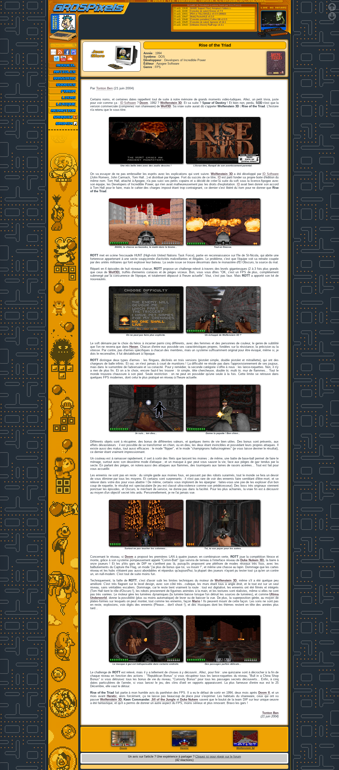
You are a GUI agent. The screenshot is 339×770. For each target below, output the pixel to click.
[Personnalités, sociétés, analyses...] (63, 78)
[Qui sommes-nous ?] (63, 110)
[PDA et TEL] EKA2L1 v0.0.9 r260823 (208, 14)
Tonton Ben (104, 88)
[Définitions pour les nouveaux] (63, 104)
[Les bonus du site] (63, 84)
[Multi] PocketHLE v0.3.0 (202, 16)
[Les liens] (63, 97)
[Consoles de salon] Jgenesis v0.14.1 (208, 22)
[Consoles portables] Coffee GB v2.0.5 (208, 19)
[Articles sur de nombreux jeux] (63, 72)
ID (219, 177)
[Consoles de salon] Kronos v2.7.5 (206, 11)
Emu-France (235, 5)
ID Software (128, 103)
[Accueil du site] (63, 65)
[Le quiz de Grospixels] (63, 117)
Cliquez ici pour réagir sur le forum (218, 756)
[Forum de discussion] (63, 91)
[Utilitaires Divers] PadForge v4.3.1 (207, 25)
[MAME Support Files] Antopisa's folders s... (211, 8)
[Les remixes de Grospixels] (63, 123)
